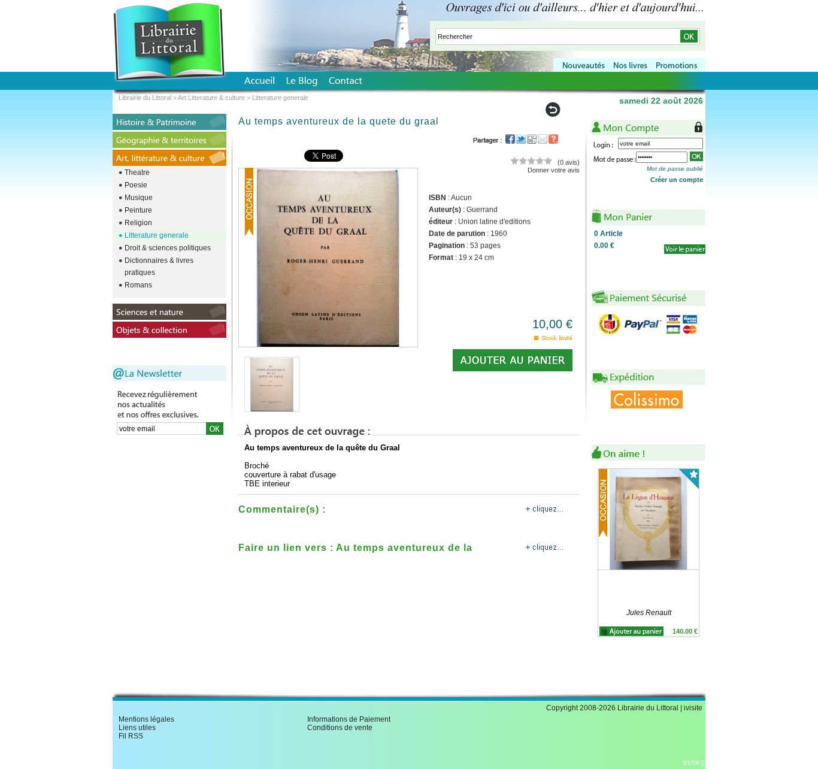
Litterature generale (157, 235)
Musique (139, 197)
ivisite (693, 708)
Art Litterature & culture (211, 97)
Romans (138, 285)
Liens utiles (137, 727)
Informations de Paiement (348, 719)
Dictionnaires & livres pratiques (159, 266)
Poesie (136, 185)
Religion (138, 223)
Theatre (137, 172)
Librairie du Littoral (145, 97)
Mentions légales (146, 719)
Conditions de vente (339, 727)
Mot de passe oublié (675, 168)
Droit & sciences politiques (168, 248)
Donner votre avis (554, 170)
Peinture (138, 210)
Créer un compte (676, 179)
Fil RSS (131, 736)
